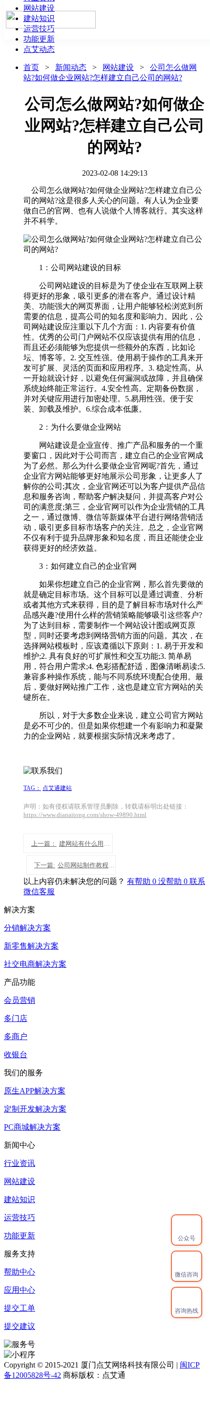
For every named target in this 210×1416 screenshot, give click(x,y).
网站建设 (118, 67)
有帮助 (142, 881)
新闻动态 (70, 67)
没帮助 (173, 881)
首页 (190, 19)
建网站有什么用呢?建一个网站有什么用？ (72, 843)
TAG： (32, 788)
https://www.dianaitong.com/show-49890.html (85, 814)
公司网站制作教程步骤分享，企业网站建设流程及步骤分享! (75, 865)
